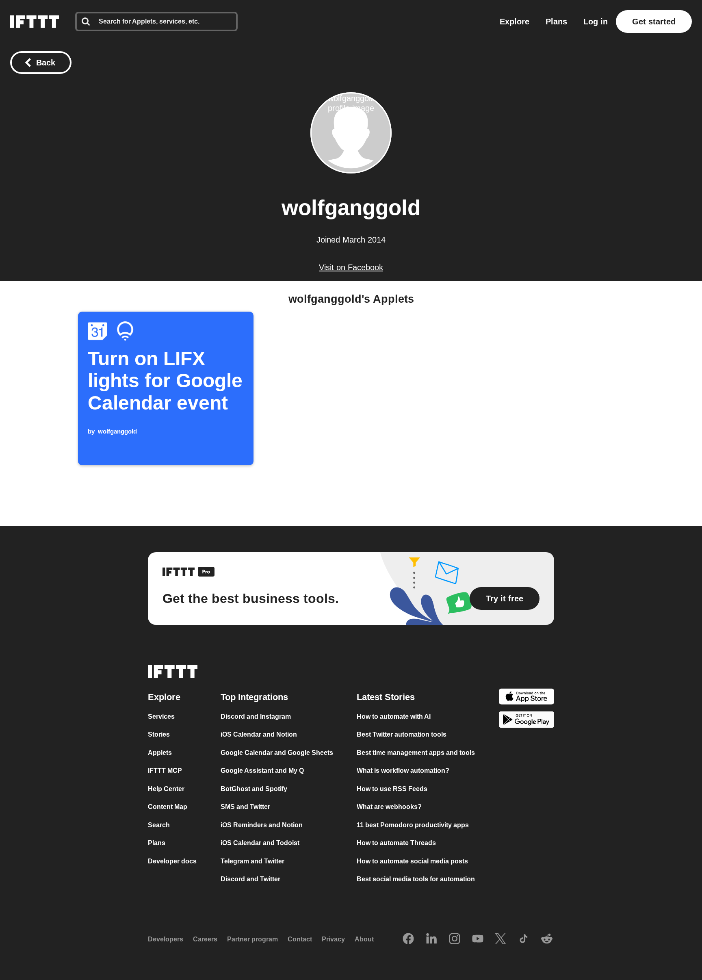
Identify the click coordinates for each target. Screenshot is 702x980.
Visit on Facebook (351, 267)
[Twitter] (500, 939)
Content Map (167, 806)
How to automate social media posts (412, 861)
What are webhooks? (389, 806)
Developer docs (172, 861)
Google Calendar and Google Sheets (277, 752)
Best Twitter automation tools (401, 734)
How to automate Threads (396, 842)
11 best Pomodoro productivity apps (413, 825)
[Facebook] (408, 939)
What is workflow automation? (403, 770)
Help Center (166, 788)
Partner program (252, 939)
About (364, 939)
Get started (654, 21)
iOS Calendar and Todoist (260, 842)
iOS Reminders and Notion (262, 825)
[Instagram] (454, 939)
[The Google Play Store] (526, 721)
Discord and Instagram (256, 716)
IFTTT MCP (165, 770)
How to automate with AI (394, 716)
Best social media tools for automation (416, 879)
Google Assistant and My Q (262, 770)
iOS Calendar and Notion (259, 734)
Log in (595, 21)
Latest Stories (386, 697)
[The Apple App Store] (526, 697)
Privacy (333, 939)
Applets (160, 752)
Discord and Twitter (250, 879)
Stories (159, 734)
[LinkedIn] (431, 939)
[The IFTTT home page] (34, 21)
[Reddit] (547, 939)
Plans (556, 21)
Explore (514, 21)
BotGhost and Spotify (254, 788)
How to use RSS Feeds (392, 788)
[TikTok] (523, 939)
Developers (165, 939)
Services (161, 716)
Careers (205, 939)
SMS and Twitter (245, 806)
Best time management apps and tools (416, 752)
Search (159, 825)
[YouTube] (477, 939)
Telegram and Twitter (252, 861)
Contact (300, 939)
